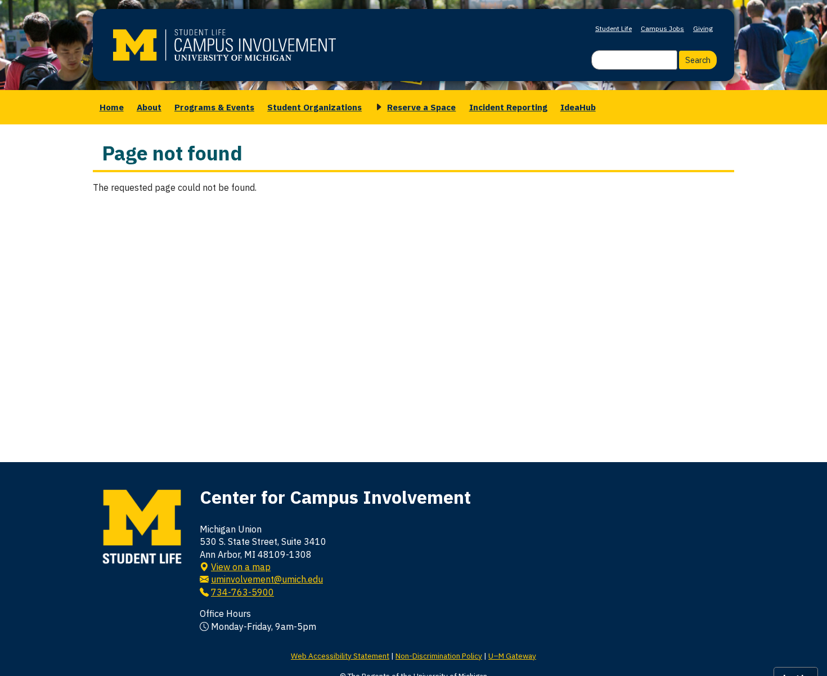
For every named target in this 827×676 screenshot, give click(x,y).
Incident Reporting (508, 107)
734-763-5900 (242, 592)
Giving (703, 28)
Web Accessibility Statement (340, 656)
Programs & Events (214, 107)
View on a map (241, 566)
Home (112, 107)
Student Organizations (314, 107)
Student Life (613, 28)
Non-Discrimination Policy (438, 656)
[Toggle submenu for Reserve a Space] (377, 107)
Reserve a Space (421, 107)
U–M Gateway (512, 656)
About (149, 107)
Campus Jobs (662, 28)
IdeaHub (578, 107)
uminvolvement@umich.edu (267, 579)
